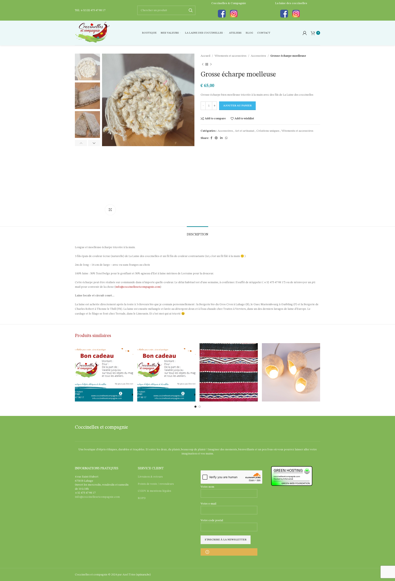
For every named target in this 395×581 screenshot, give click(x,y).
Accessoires (258, 55)
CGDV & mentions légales (154, 490)
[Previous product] (203, 64)
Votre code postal (212, 520)
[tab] (197, 232)
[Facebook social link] (211, 138)
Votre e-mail (208, 503)
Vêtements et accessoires (230, 55)
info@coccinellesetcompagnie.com (137, 286)
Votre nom (207, 486)
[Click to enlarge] (110, 210)
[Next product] (211, 64)
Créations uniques (267, 130)
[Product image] (229, 372)
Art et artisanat (244, 130)
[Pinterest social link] (216, 138)
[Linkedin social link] (221, 138)
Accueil (205, 55)
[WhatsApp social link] (226, 138)
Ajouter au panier (237, 105)
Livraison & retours (150, 476)
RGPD (142, 498)
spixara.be (143, 574)
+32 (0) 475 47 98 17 (93, 10)
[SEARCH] (190, 10)
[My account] (305, 33)
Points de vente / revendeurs (156, 483)
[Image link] (222, 13)
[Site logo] (92, 32)
